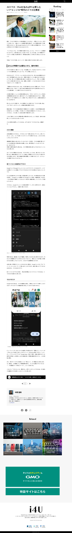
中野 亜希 (11, 12)
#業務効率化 (25, 12)
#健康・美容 (33, 437)
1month (63, 9)
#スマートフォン (20, 12)
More (57, 51)
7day (57, 9)
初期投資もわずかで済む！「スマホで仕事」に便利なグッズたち (26, 377)
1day (52, 9)
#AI (13, 12)
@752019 (12, 402)
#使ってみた (29, 437)
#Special (16, 12)
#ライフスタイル (10, 453)
